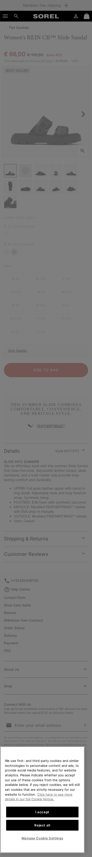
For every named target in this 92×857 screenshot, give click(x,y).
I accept (42, 812)
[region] (42, 799)
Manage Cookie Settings (42, 838)
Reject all (42, 825)
